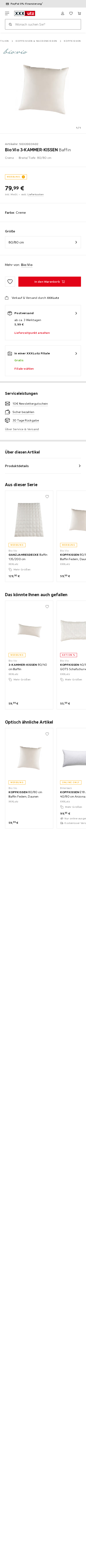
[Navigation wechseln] (7, 13)
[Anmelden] (62, 13)
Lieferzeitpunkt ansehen (32, 333)
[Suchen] (10, 24)
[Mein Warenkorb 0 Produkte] (79, 13)
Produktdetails (17, 466)
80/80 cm (16, 242)
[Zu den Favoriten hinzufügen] (10, 282)
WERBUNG (13, 176)
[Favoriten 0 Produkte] (71, 13)
